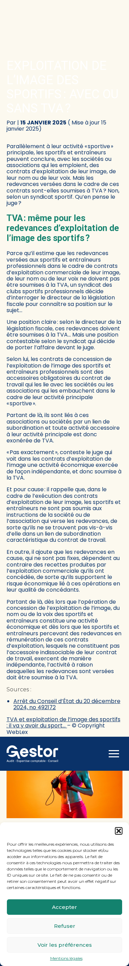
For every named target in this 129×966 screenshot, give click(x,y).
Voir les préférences (64, 945)
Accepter (64, 907)
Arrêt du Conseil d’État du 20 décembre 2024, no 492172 (66, 704)
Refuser (64, 926)
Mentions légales (66, 958)
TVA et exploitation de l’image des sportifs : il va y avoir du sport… (63, 722)
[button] (118, 830)
